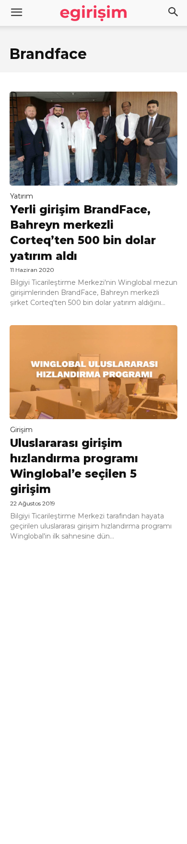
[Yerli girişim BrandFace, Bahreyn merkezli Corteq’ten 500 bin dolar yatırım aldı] (93, 139)
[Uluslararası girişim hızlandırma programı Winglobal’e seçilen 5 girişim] (93, 372)
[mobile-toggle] (16, 13)
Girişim (21, 429)
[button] (173, 13)
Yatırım (21, 196)
